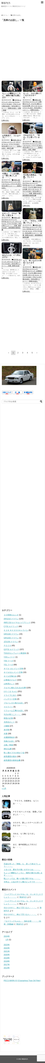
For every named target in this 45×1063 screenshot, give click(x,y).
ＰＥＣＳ (7, 646)
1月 (7, 940)
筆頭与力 (5, 3)
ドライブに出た (10, 695)
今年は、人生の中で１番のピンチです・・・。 (23, 882)
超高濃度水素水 (10, 756)
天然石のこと (9, 722)
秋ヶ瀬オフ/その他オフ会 (14, 753)
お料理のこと (9, 684)
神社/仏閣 (8, 749)
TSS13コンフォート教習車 (15, 653)
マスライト (8, 707)
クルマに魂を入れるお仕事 (15, 688)
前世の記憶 (8, 718)
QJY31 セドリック (11, 649)
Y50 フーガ (8, 661)
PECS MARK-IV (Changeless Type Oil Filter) (22, 981)
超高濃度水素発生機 (12, 760)
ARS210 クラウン (11, 619)
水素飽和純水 (9, 737)
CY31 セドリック (11, 626)
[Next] (37, 353)
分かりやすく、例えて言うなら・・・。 (20, 908)
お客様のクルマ (10, 680)
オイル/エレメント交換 (13, 672)
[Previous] (8, 353)
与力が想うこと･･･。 (12, 714)
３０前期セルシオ (11, 615)
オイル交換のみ (10, 676)
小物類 (6, 726)
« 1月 (4, 788)
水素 (5, 734)
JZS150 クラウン (11, 642)
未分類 (6, 730)
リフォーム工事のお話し (14, 711)
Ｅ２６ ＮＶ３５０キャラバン (16, 630)
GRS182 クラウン (11, 634)
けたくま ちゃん (10, 691)
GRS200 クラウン (11, 638)
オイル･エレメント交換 (13, 669)
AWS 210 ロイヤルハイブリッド (17, 623)
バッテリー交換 (10, 699)
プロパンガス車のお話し (14, 703)
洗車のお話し (9, 741)
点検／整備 (8, 745)
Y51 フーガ (8, 665)
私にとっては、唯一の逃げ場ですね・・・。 (22, 879)
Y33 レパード (9, 657)
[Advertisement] (22, 52)
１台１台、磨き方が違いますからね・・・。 (22, 870)
